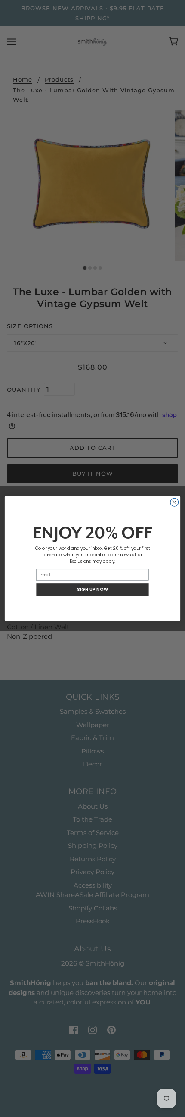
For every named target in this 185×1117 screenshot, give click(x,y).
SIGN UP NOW (92, 590)
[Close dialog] (174, 502)
